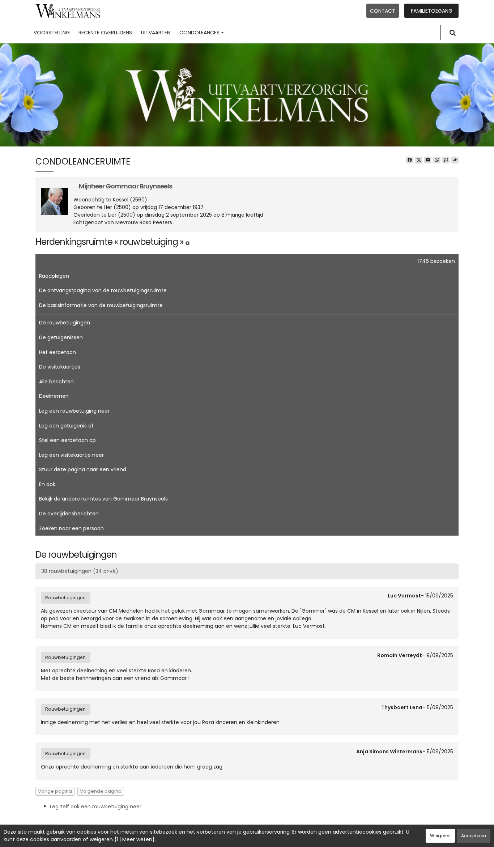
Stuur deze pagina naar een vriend (82, 469)
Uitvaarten (155, 32)
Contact (382, 10)
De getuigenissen (61, 337)
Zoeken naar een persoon (71, 528)
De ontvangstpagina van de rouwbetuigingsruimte (103, 290)
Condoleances (199, 32)
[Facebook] (409, 160)
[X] (418, 160)
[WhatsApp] (436, 160)
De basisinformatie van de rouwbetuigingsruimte (101, 305)
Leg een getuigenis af (66, 425)
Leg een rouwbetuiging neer (74, 410)
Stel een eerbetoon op (67, 440)
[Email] (427, 160)
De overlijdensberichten (69, 513)
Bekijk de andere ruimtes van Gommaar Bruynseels (103, 498)
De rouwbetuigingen (64, 322)
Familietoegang (431, 10)
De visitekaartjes (59, 366)
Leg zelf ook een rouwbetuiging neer (95, 806)
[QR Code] (446, 160)
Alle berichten (56, 381)
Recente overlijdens (105, 32)
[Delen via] (455, 160)
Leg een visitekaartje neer (71, 455)
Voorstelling (52, 32)
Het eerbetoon (57, 352)
